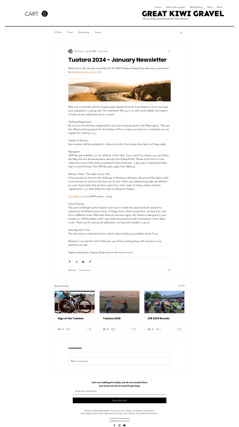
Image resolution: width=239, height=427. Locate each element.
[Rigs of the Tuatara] (75, 302)
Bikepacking (83, 32)
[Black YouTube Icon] (124, 425)
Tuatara (98, 32)
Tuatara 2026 (112, 318)
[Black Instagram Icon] (119, 425)
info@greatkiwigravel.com (119, 421)
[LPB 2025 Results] (164, 302)
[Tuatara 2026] (120, 302)
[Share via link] (90, 261)
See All (181, 285)
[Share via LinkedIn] (83, 261)
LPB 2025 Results (159, 318)
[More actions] (169, 51)
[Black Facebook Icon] (114, 425)
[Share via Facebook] (69, 261)
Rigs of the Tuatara (70, 318)
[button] (36, 14)
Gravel (70, 32)
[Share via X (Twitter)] (76, 261)
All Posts (58, 32)
